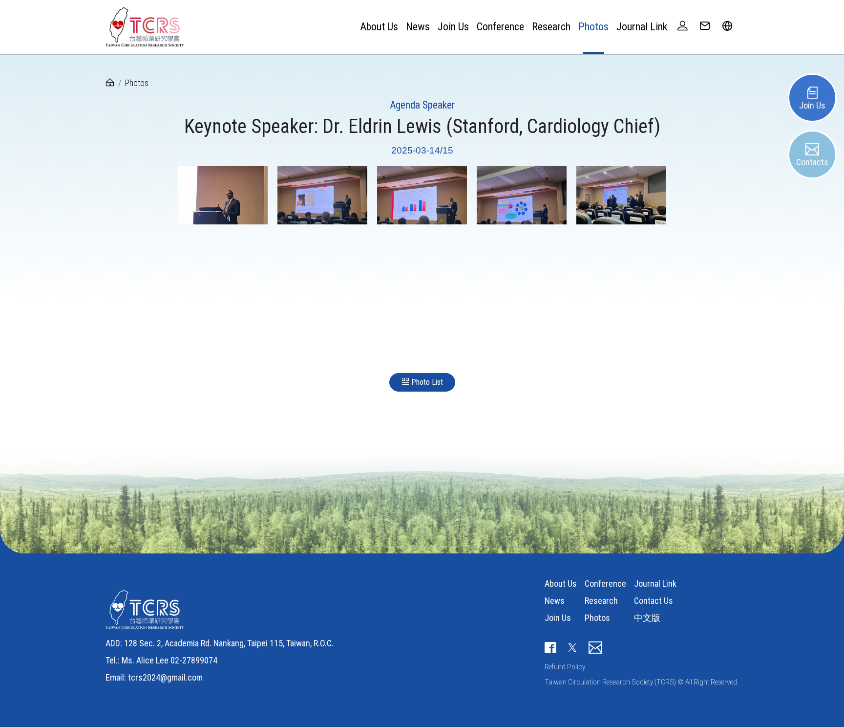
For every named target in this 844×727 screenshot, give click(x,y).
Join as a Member (453, 55)
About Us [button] (379, 27)
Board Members (379, 57)
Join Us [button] (453, 27)
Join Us (558, 618)
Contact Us (653, 600)
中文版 (647, 618)
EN (723, 57)
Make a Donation (451, 57)
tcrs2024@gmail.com (165, 677)
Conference (500, 27)
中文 (727, 55)
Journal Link (641, 27)
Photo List (426, 382)
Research (551, 27)
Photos (593, 27)
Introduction (373, 55)
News (418, 27)
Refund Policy (565, 666)
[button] (727, 27)
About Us (561, 583)
